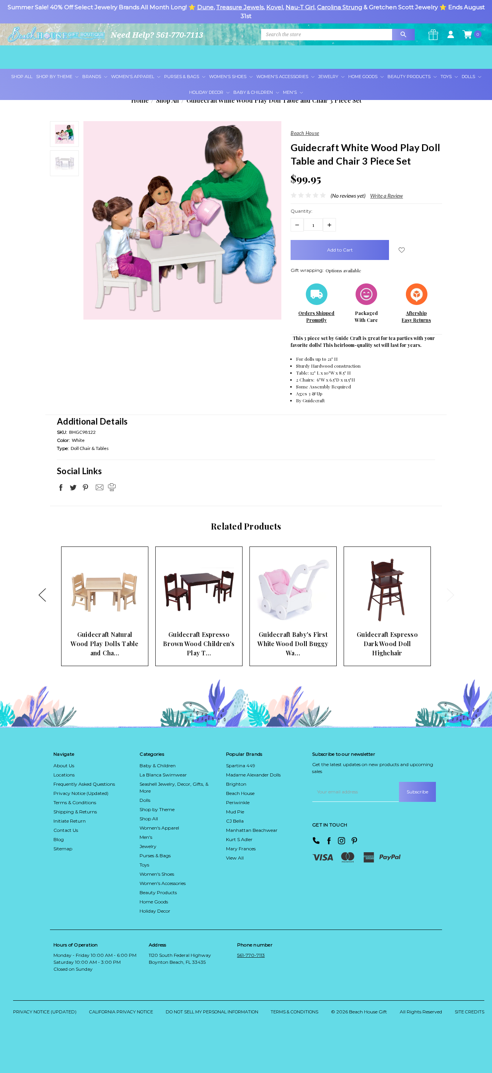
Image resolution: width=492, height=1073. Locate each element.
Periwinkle (237, 802)
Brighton (236, 784)
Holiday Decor (206, 92)
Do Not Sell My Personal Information (212, 1012)
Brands (92, 76)
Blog (58, 839)
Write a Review (386, 195)
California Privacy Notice (121, 1012)
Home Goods (363, 76)
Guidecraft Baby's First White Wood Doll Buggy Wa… (293, 643)
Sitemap (62, 848)
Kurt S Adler (239, 839)
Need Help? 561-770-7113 (157, 35)
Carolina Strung (339, 7)
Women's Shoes (228, 76)
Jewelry (328, 76)
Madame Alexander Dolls (253, 775)
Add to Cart (93, 611)
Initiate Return (69, 821)
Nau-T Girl (300, 7)
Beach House (240, 793)
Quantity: (301, 211)
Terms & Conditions (74, 802)
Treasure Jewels (240, 7)
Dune (205, 7)
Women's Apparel (133, 76)
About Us (63, 765)
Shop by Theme (157, 809)
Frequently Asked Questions (84, 784)
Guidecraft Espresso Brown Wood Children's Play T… (198, 643)
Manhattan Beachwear (252, 830)
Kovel (274, 7)
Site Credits (469, 1012)
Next (450, 594)
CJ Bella (235, 821)
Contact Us (65, 830)
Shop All (21, 76)
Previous (42, 594)
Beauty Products (409, 76)
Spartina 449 (240, 765)
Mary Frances (241, 848)
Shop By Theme (54, 76)
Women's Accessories (282, 76)
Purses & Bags (182, 76)
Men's (290, 92)
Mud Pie (235, 812)
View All (235, 858)
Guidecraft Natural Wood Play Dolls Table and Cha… (104, 643)
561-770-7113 (251, 955)
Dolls (469, 76)
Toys (446, 76)
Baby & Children (253, 92)
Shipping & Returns (75, 812)
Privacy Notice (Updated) (80, 793)
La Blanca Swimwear (163, 775)
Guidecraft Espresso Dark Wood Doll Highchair (387, 643)
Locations (64, 775)
